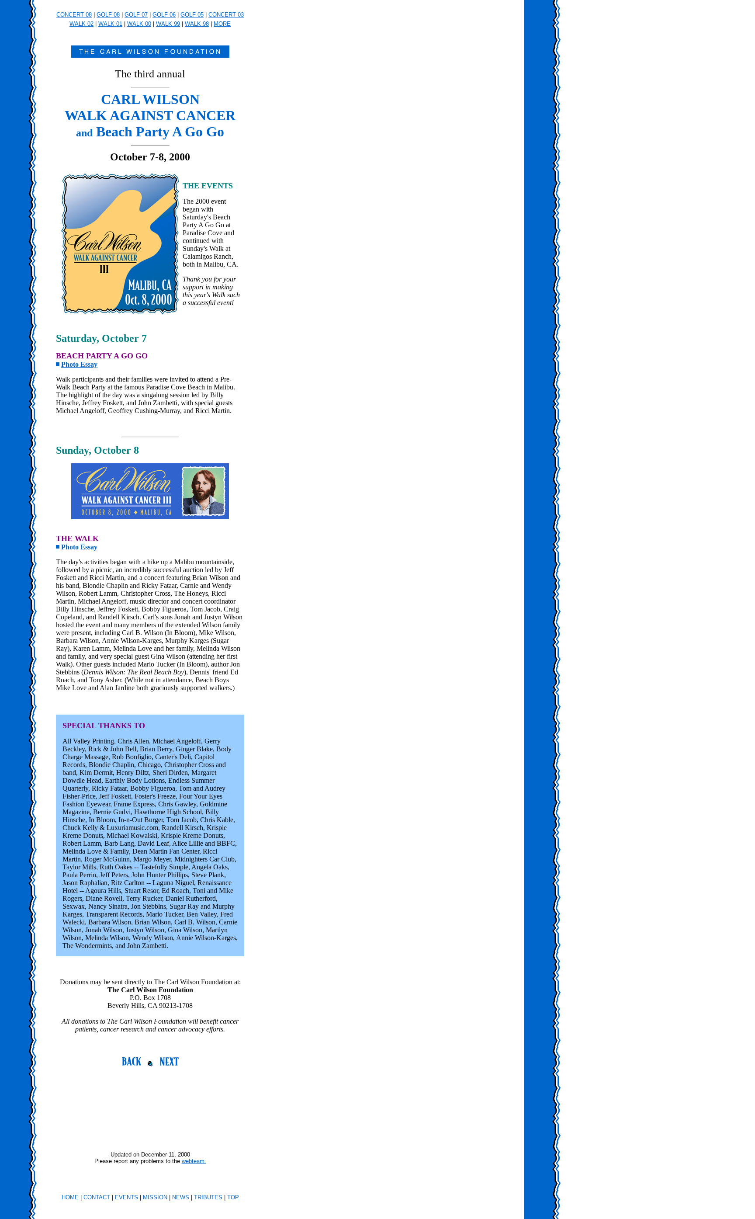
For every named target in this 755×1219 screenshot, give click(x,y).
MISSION (155, 1197)
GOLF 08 (108, 14)
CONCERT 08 (74, 14)
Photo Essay (79, 364)
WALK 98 (197, 24)
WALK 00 (139, 24)
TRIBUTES (208, 1197)
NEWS (180, 1197)
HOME (70, 1197)
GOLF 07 (136, 14)
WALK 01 (110, 24)
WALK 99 (168, 24)
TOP (233, 1197)
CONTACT (96, 1197)
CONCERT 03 (226, 14)
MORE (222, 24)
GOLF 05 (192, 14)
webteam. (194, 1161)
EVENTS (126, 1197)
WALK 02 (81, 24)
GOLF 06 (164, 14)
